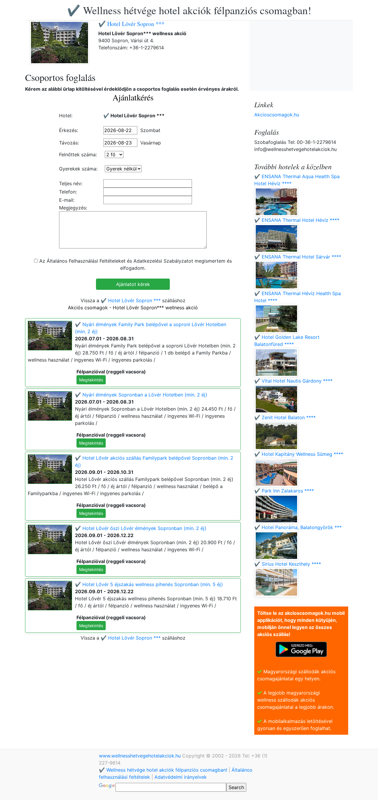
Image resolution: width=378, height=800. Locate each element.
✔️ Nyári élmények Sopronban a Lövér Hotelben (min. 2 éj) (141, 395)
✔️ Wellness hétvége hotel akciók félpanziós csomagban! (189, 10)
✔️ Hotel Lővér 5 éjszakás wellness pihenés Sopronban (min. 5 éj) (149, 584)
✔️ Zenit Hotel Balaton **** (285, 417)
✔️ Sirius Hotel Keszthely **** (287, 564)
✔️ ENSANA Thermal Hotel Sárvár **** (297, 257)
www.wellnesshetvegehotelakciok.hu (140, 756)
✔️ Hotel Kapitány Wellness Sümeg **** (298, 454)
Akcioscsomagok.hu (276, 115)
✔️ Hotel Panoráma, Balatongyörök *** (298, 527)
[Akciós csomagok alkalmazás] (301, 649)
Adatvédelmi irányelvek (180, 777)
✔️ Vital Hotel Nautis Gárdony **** (293, 381)
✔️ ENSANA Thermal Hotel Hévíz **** (296, 220)
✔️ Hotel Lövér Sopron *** (131, 24)
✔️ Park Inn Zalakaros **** (284, 491)
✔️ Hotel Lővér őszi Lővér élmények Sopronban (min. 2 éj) (140, 528)
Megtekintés (91, 379)
